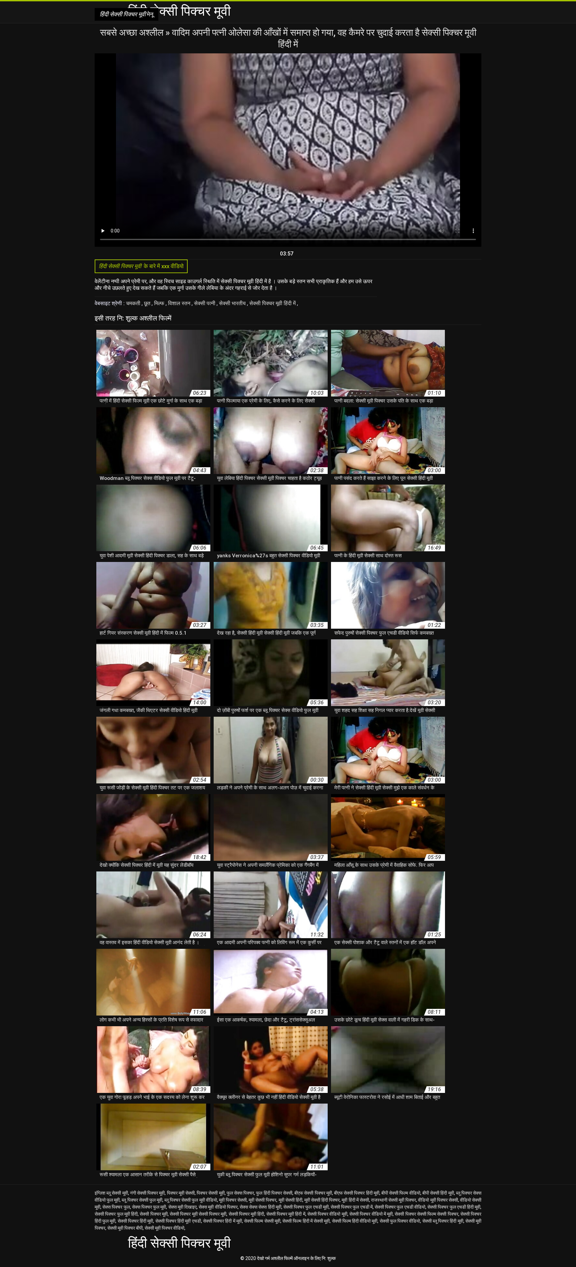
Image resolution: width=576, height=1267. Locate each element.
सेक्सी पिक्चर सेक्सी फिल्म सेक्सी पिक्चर (426, 1214)
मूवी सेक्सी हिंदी (290, 1200)
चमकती (134, 303)
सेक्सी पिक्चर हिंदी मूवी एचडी (178, 1221)
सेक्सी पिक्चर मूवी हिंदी (246, 1214)
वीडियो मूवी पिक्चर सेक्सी (438, 1200)
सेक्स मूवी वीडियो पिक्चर (218, 1207)
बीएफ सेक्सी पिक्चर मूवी (313, 1193)
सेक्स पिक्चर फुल (116, 1207)
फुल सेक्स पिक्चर (240, 1193)
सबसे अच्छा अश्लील (132, 32)
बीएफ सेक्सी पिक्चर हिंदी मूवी (356, 1193)
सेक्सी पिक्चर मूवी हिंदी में (273, 303)
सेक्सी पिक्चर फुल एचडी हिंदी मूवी (453, 1207)
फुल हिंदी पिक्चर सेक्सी (274, 1193)
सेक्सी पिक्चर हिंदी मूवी (135, 1221)
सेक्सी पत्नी (205, 303)
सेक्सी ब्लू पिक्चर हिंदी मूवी (442, 1221)
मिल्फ (160, 303)
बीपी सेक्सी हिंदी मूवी (438, 1193)
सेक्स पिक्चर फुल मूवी (149, 1207)
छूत (148, 303)
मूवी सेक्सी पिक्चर (262, 1200)
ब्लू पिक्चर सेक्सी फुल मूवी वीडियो (190, 1200)
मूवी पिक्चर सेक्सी (233, 1200)
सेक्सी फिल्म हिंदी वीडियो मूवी (355, 1221)
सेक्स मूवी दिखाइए (182, 1207)
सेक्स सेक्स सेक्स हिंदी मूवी (260, 1207)
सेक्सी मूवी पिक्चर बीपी (125, 1228)
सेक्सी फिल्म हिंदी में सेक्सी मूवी (306, 1221)
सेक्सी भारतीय (233, 303)
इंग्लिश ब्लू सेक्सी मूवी (111, 1193)
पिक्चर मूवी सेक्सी (181, 1193)
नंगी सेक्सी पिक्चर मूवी (147, 1193)
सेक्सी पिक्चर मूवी (154, 1214)
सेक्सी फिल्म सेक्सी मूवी (262, 1221)
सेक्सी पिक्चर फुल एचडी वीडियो (400, 1207)
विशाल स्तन (180, 303)
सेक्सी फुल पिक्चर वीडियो (400, 1221)
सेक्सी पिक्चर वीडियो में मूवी (371, 1214)
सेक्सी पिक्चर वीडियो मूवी (327, 1214)
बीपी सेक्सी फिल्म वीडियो (400, 1193)
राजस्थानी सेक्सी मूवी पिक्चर (393, 1200)
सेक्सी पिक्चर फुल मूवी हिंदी (116, 1214)
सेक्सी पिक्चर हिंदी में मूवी (222, 1221)
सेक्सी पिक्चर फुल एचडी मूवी (306, 1207)
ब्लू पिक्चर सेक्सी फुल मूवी (142, 1200)
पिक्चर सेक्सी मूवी (210, 1193)
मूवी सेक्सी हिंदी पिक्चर (322, 1200)
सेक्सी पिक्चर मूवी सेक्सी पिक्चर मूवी (198, 1214)
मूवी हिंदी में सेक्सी (355, 1200)
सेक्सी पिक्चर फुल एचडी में (352, 1207)
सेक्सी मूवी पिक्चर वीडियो (164, 1228)
